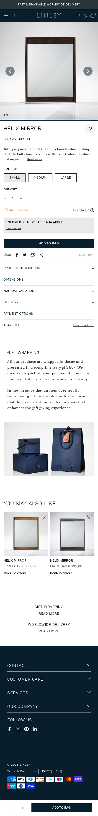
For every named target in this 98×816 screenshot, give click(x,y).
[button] (89, 128)
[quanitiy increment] (20, 198)
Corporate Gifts (20, 733)
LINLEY (25, 764)
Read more (34, 159)
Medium (40, 177)
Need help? (81, 210)
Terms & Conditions (21, 771)
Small (14, 177)
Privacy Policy (52, 771)
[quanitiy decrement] (6, 198)
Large (66, 177)
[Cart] (92, 15)
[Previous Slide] (10, 71)
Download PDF (83, 325)
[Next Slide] (88, 71)
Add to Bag (49, 243)
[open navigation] (6, 15)
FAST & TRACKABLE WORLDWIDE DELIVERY (49, 4)
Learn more (13, 228)
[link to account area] (85, 15)
